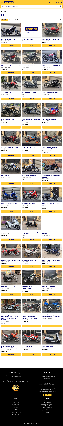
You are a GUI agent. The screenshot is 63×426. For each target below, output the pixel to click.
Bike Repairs (47, 405)
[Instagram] (50, 395)
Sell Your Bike (47, 400)
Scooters (15, 407)
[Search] (60, 6)
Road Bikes (15, 405)
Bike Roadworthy (47, 407)
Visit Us (47, 412)
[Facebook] (44, 395)
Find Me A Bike (47, 402)
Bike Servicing (47, 409)
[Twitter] (47, 395)
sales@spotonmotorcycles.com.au (47, 384)
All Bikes (16, 400)
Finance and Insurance (47, 411)
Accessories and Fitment (47, 404)
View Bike (11, 45)
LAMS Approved (16, 409)
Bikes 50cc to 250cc (15, 414)
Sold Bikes (15, 416)
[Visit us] (61, 2)
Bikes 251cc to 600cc (16, 412)
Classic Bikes (16, 402)
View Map (47, 379)
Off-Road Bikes (15, 404)
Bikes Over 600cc (15, 411)
